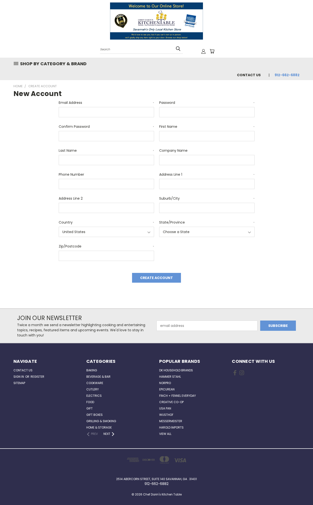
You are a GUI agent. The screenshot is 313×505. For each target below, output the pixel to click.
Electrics (94, 396)
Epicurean (167, 389)
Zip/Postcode (106, 246)
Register (37, 377)
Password (207, 102)
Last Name (106, 150)
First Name (207, 126)
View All (165, 434)
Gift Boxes (94, 415)
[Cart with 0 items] (212, 51)
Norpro (165, 383)
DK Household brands (176, 370)
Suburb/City (207, 198)
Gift (89, 408)
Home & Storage (99, 427)
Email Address (106, 102)
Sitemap (19, 383)
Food (90, 402)
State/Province (207, 222)
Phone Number (71, 174)
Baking (91, 370)
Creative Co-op (171, 402)
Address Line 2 (71, 198)
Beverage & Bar (98, 377)
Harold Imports (171, 427)
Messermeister (170, 421)
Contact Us (249, 75)
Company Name (173, 150)
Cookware (94, 383)
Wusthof (166, 415)
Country (106, 222)
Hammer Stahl (170, 377)
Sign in (19, 377)
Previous (300, 490)
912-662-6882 (287, 75)
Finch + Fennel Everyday (177, 396)
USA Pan (165, 408)
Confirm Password (106, 126)
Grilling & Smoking (101, 421)
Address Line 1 (207, 174)
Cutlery (92, 389)
